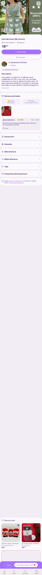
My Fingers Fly (26, 545)
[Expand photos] (3, 30)
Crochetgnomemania (8, 545)
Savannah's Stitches (19, 62)
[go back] (3, 3)
